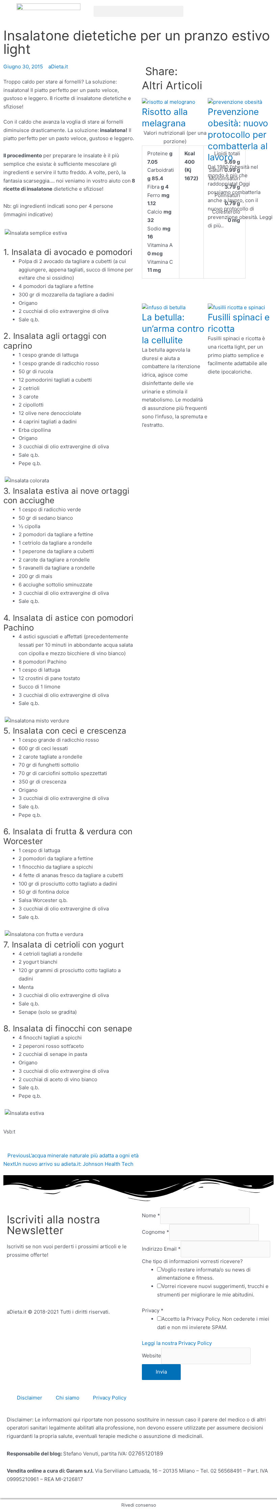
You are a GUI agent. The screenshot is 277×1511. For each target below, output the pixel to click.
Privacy (152, 1310)
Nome (151, 1215)
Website (151, 1355)
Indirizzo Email (161, 1249)
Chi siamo (67, 1397)
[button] (139, 11)
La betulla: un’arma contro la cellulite (173, 328)
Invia (161, 1372)
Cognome (155, 1232)
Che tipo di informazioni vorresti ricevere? (192, 1261)
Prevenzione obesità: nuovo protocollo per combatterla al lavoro (238, 134)
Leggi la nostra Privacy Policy (177, 1343)
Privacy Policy (109, 1397)
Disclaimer (29, 1397)
